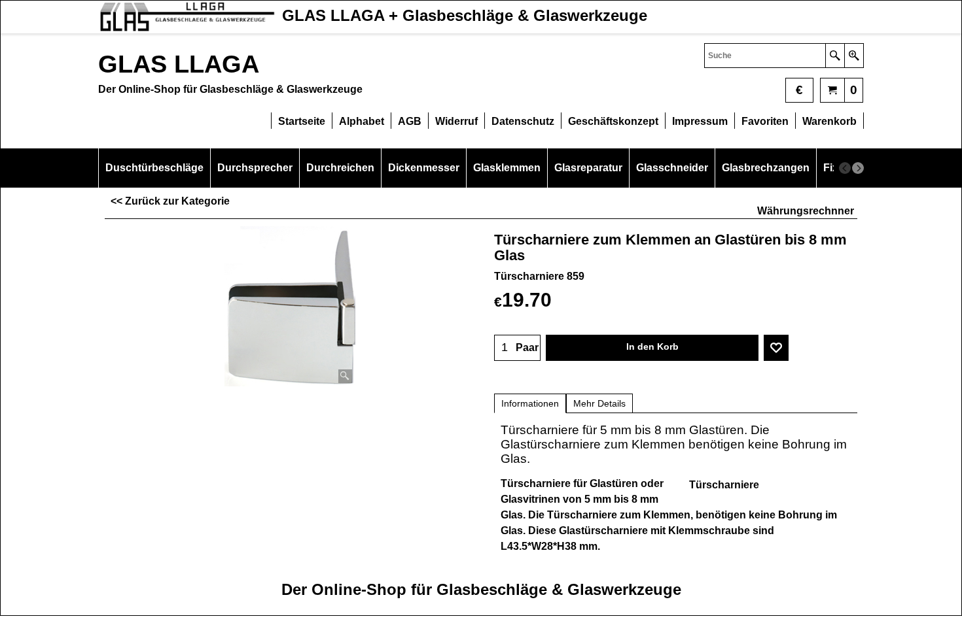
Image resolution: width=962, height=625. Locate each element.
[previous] (845, 168)
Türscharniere (724, 484)
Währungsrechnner (805, 210)
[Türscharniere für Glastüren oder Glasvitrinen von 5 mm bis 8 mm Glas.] (289, 306)
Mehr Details (599, 403)
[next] (858, 168)
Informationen (530, 403)
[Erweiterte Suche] (853, 55)
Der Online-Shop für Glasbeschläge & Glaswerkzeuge (481, 589)
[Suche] (834, 55)
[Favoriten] (776, 347)
